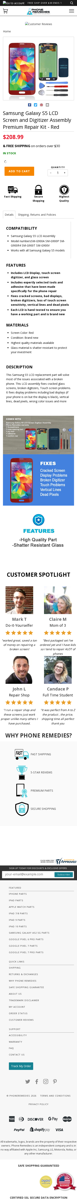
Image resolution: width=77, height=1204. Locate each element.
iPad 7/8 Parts (18, 913)
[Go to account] (13, 3)
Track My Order (21, 1066)
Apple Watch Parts (22, 906)
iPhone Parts (18, 893)
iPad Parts (16, 900)
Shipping (15, 967)
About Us (15, 993)
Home (7, 31)
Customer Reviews (21, 1019)
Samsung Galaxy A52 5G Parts (29, 932)
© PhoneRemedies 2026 (21, 1095)
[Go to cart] (5, 10)
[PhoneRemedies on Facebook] (36, 1082)
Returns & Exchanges (23, 974)
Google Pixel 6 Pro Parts (26, 939)
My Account (17, 1006)
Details (9, 214)
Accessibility (18, 1035)
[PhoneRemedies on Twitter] (27, 1082)
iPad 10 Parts (18, 926)
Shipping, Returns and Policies (37, 214)
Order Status (18, 1013)
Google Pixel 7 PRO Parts (26, 952)
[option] (38, 69)
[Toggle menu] (71, 10)
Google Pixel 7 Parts (23, 945)
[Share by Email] (47, 105)
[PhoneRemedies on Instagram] (46, 1082)
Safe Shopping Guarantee (26, 987)
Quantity (58, 167)
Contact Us (17, 1054)
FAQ (11, 1048)
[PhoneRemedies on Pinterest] (55, 1082)
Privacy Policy (39, 1104)
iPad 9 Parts (17, 919)
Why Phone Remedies (23, 980)
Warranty (15, 1041)
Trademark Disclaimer (24, 1000)
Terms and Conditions (55, 1095)
